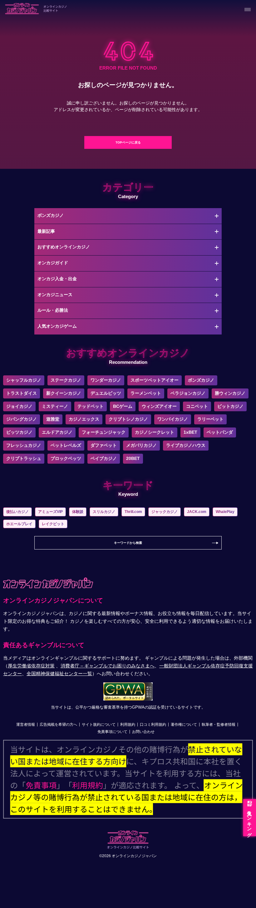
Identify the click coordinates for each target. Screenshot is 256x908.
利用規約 (127, 724)
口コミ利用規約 (153, 724)
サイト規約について (99, 724)
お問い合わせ (143, 732)
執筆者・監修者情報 (218, 724)
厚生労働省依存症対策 (31, 665)
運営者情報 (25, 724)
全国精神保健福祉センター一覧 (59, 673)
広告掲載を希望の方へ (58, 724)
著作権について (184, 724)
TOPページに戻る (128, 142)
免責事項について (112, 732)
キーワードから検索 (128, 542)
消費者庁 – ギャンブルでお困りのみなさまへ (108, 665)
